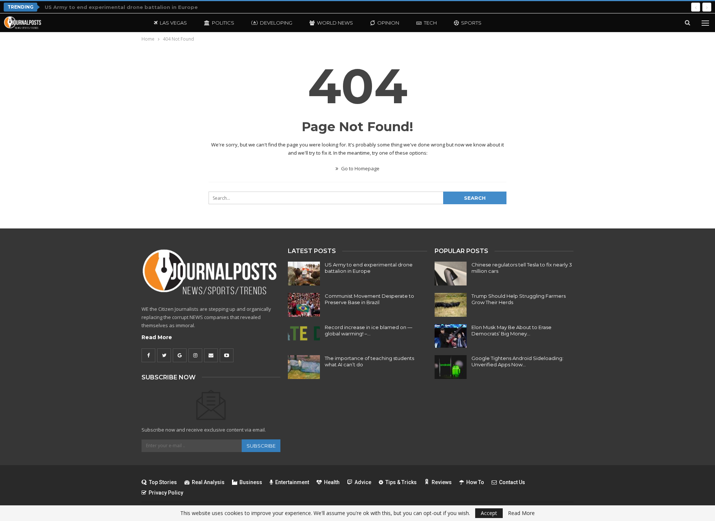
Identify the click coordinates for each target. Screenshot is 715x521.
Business (250, 482)
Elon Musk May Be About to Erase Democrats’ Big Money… (511, 330)
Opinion (388, 23)
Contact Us (512, 482)
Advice (363, 482)
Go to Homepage (359, 168)
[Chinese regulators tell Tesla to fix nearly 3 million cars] (451, 273)
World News (335, 23)
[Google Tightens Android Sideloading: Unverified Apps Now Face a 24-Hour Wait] (451, 367)
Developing (276, 23)
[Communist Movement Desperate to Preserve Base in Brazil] (304, 305)
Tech (430, 23)
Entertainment (292, 482)
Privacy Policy (166, 493)
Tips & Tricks (401, 482)
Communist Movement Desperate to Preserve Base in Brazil (369, 299)
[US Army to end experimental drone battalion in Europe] (304, 273)
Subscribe (261, 446)
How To (475, 482)
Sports (471, 23)
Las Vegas (173, 23)
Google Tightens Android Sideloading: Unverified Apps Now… (517, 361)
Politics (223, 23)
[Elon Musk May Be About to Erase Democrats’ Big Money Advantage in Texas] (451, 336)
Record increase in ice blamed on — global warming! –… (368, 330)
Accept (489, 513)
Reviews (442, 482)
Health (332, 482)
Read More (157, 337)
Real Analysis (208, 482)
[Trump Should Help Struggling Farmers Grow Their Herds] (451, 305)
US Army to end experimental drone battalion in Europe (121, 7)
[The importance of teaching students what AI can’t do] (304, 367)
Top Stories (163, 482)
